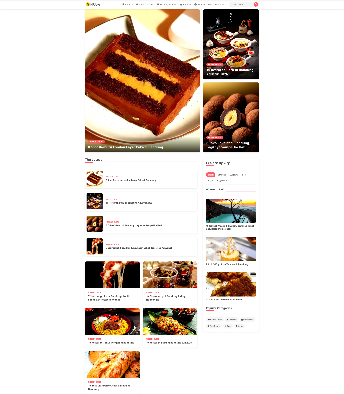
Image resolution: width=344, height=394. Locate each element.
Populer (187, 4)
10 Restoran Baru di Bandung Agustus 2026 (229, 72)
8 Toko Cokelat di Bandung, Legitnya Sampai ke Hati (228, 145)
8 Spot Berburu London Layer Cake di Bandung (125, 147)
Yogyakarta (222, 180)
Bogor (210, 180)
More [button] (221, 4)
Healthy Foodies (168, 4)
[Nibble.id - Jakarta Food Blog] (93, 4)
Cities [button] (128, 4)
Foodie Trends (146, 4)
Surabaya (234, 174)
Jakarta (211, 174)
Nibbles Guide (204, 4)
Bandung (222, 174)
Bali (244, 174)
